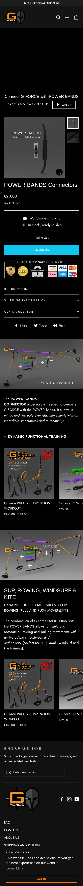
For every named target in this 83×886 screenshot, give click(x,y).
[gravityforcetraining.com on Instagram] (69, 798)
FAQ (7, 822)
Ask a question (18, 311)
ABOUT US (11, 837)
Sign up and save (23, 748)
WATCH (67, 104)
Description (16, 289)
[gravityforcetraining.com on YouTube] (77, 798)
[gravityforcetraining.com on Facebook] (62, 798)
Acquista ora (42, 249)
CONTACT (11, 830)
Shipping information (25, 300)
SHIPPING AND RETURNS (23, 845)
